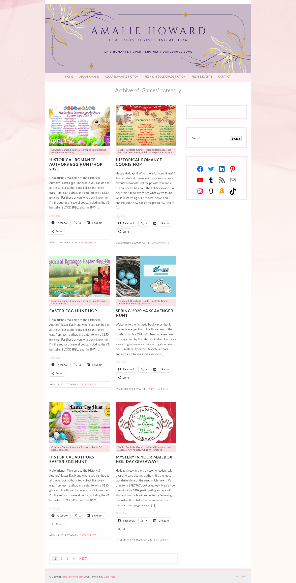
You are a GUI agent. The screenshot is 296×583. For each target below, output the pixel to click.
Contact (224, 77)
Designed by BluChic (241, 577)
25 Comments (160, 243)
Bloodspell (136, 301)
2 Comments (88, 535)
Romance (167, 152)
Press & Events (201, 77)
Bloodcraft (123, 301)
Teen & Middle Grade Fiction (165, 77)
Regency (156, 152)
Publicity (69, 152)
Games (65, 150)
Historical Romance (80, 150)
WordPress (109, 577)
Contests (56, 150)
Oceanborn (124, 304)
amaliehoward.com (73, 577)
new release (57, 152)
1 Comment (161, 540)
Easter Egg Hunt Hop (73, 311)
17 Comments (87, 243)
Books (121, 150)
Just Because (99, 150)
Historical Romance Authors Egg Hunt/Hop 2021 (75, 164)
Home (69, 77)
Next (83, 558)
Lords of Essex (58, 304)
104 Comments (158, 389)
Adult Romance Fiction (122, 77)
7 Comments (88, 384)
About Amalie (89, 77)
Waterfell (146, 304)
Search (236, 138)
